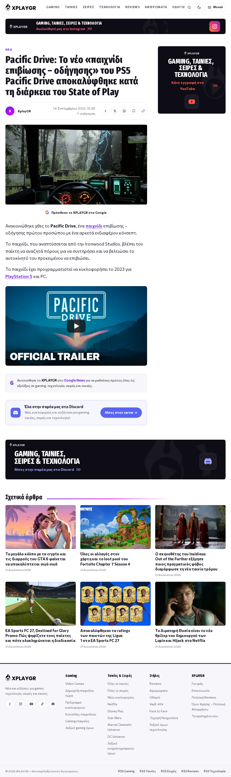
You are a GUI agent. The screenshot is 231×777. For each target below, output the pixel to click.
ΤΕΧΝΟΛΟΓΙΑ (109, 7)
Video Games (74, 683)
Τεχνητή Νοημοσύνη (164, 718)
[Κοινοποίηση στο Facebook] (105, 111)
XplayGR (24, 111)
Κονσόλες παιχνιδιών (80, 714)
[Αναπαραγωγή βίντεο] (76, 326)
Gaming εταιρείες (77, 721)
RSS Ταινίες (148, 771)
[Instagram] (20, 704)
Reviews (132, 7)
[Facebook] (9, 704)
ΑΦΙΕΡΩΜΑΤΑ (156, 7)
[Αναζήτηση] (189, 7)
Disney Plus (115, 711)
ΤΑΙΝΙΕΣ (71, 7)
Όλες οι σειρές (118, 690)
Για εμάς (197, 683)
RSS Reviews (190, 771)
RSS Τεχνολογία (215, 771)
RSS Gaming (126, 771)
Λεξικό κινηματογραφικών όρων (121, 748)
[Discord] (53, 704)
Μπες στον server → (121, 412)
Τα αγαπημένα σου (205, 716)
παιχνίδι (93, 225)
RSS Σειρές (168, 771)
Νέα (8, 49)
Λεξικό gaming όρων (79, 728)
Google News (74, 380)
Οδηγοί (155, 697)
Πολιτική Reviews (204, 697)
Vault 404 (156, 704)
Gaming (53, 7)
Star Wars (114, 718)
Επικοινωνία (200, 690)
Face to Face (158, 711)
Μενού (218, 7)
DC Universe (116, 736)
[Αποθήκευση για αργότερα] (134, 111)
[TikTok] (42, 704)
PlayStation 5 (18, 276)
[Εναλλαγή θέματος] (199, 7)
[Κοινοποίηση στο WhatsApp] (124, 111)
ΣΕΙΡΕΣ (88, 7)
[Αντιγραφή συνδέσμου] (143, 111)
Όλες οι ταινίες (118, 683)
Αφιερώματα (158, 690)
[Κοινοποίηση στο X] (115, 111)
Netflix (112, 704)
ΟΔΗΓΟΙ (178, 7)
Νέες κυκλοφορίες (121, 697)
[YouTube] (31, 704)
